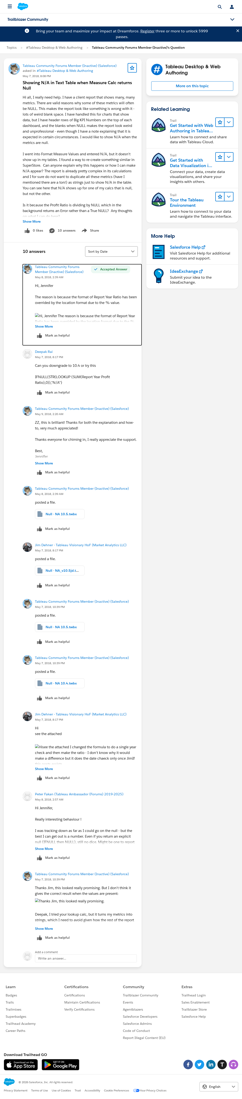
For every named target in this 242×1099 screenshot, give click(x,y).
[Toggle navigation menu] (232, 19)
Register (147, 31)
